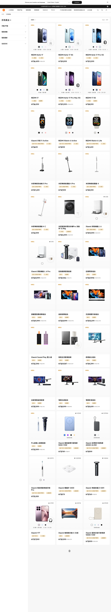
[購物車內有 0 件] (102, 10)
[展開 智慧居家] (40, 10)
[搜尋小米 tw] (97, 10)
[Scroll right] (107, 49)
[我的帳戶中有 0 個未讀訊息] (106, 10)
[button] (107, 2)
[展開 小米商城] (14, 10)
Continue (77, 2)
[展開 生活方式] (48, 10)
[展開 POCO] (56, 10)
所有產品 (8, 14)
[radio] (39, 47)
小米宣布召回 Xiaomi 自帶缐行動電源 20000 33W (53, 6)
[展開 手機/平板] (23, 10)
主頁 (3, 14)
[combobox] (32, 20)
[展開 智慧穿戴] (32, 10)
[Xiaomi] (4, 10)
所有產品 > (6, 20)
